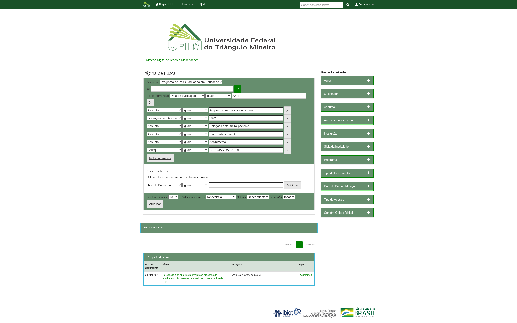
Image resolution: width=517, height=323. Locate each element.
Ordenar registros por (193, 197)
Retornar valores (160, 158)
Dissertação (305, 275)
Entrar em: (365, 4)
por (148, 88)
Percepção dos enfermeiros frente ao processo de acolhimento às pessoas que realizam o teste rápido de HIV (193, 278)
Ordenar (241, 197)
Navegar (186, 4)
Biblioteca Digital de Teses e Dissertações (171, 60)
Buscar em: (153, 82)
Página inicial (166, 4)
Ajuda (202, 4)
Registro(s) (276, 197)
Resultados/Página (157, 197)
